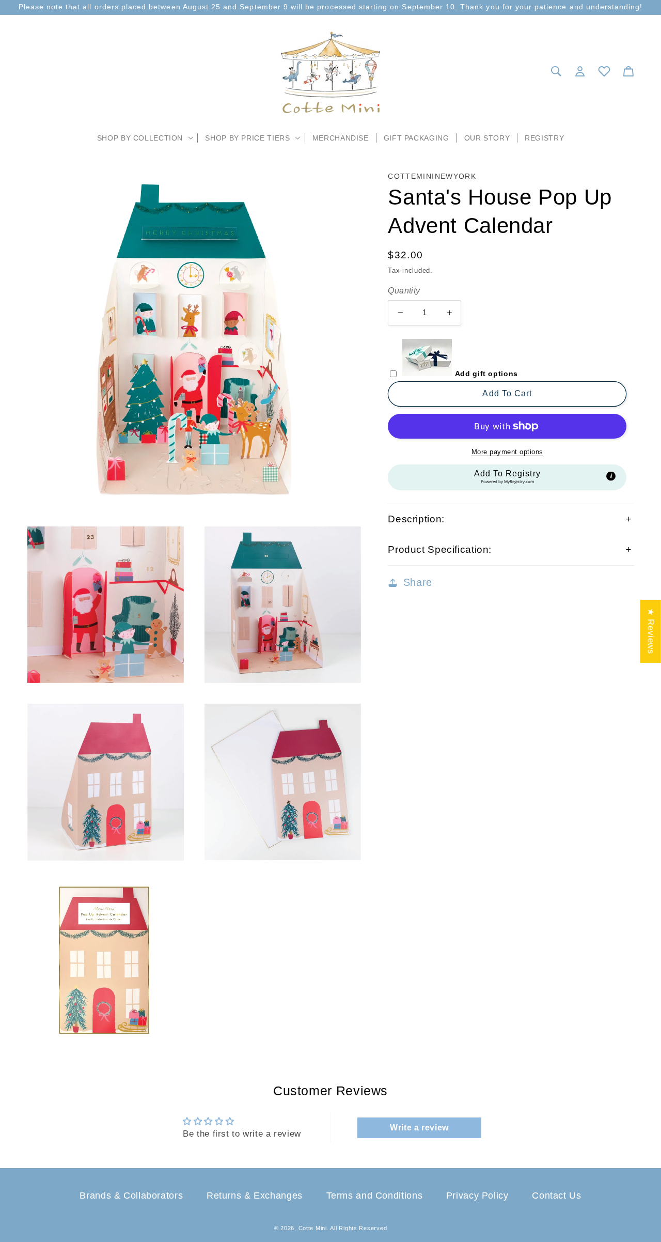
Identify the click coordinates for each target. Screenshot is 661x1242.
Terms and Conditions (374, 1195)
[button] (144, 138)
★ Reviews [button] (651, 631)
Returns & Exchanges (255, 1195)
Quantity (404, 290)
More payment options (507, 452)
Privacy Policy (477, 1195)
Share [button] (417, 582)
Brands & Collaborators (131, 1195)
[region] (330, 7)
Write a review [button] (419, 1127)
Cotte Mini (312, 1228)
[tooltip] (611, 476)
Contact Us (556, 1195)
